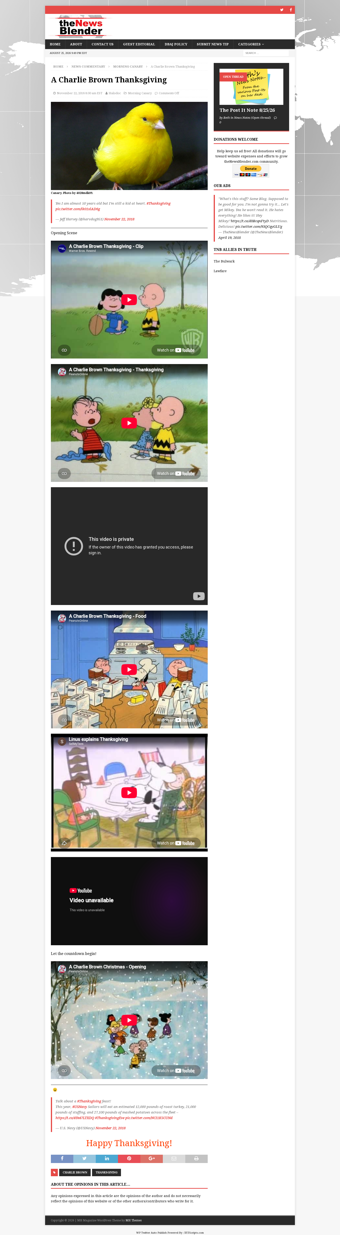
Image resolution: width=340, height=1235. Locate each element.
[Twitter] (282, 10)
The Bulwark (224, 261)
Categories (249, 44)
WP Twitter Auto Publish (151, 1232)
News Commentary (88, 66)
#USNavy (79, 1107)
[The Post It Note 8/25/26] (251, 87)
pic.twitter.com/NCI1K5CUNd (149, 1118)
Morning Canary (140, 93)
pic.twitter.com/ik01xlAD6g (78, 209)
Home (55, 44)
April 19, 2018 (229, 238)
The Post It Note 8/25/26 (247, 110)
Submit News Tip (213, 44)
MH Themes (134, 1220)
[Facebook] (291, 10)
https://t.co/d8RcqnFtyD (250, 221)
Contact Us (103, 44)
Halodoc (115, 93)
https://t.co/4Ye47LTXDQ (75, 1118)
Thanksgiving (106, 1172)
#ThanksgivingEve (109, 1118)
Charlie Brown (75, 1172)
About (76, 44)
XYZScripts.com (194, 1232)
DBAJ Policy (176, 44)
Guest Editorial (139, 44)
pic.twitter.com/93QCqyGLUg (258, 227)
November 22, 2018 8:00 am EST (79, 93)
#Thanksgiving (158, 203)
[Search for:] (266, 53)
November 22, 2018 (119, 219)
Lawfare (220, 271)
